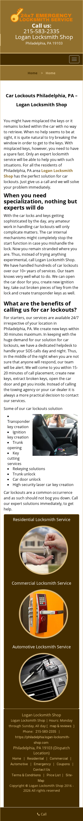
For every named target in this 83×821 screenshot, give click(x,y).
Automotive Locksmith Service (41, 646)
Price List (54, 775)
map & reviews (61, 726)
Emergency (42, 764)
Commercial (59, 758)
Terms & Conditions (26, 775)
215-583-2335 (41, 31)
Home (32, 73)
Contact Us (41, 769)
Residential (35, 758)
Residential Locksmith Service (41, 519)
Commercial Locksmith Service (41, 583)
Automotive (19, 764)
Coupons (63, 764)
